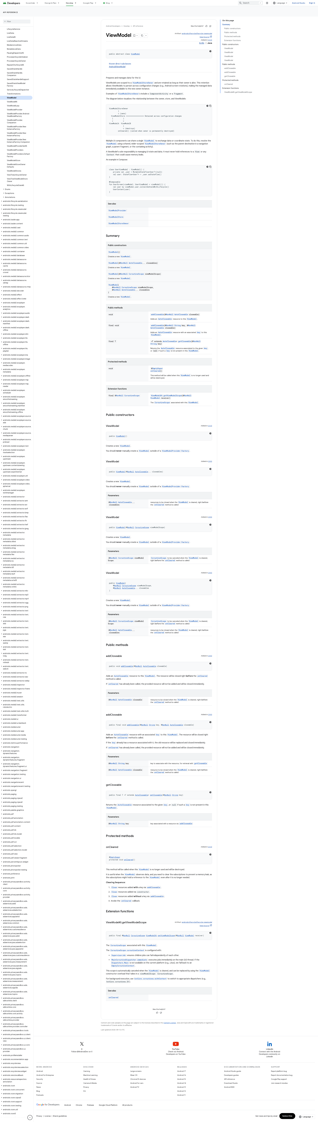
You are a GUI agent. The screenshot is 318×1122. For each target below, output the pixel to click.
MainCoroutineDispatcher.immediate (129, 960)
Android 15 (181, 1079)
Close (114, 887)
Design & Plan (50, 3)
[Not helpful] (210, 26)
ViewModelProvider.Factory (175, 451)
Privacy (86, 1087)
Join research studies (279, 1083)
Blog (108, 3)
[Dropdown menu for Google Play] (96, 3)
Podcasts (39, 1095)
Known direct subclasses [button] (120, 65)
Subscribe (287, 1116)
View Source (204, 37)
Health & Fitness (89, 1079)
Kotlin (201, 43)
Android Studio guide (232, 1071)
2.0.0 (210, 40)
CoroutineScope (136, 274)
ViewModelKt (156, 395)
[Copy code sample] (210, 105)
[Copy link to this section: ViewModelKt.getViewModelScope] (148, 922)
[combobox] (250, 3)
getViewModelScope (172, 395)
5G (84, 1091)
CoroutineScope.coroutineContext (127, 950)
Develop (69, 3)
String (177, 325)
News (38, 1087)
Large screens (135, 1071)
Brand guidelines (60, 1116)
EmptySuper (157, 368)
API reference (10, 12)
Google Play (88, 3)
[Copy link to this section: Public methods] (130, 645)
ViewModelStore (116, 217)
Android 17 (181, 1071)
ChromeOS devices (138, 1079)
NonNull (124, 263)
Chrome (79, 1105)
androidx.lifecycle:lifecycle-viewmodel (197, 33)
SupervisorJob (119, 955)
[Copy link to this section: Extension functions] (136, 911)
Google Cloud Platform (108, 1105)
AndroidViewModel (117, 67)
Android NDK (229, 1087)
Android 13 (181, 1087)
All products (127, 1105)
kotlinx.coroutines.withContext (150, 978)
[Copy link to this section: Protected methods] (136, 836)
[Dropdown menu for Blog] (113, 3)
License (48, 1116)
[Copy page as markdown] (142, 35)
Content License (170, 1023)
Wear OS (133, 1075)
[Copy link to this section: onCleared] (120, 847)
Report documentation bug (281, 1075)
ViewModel (135, 54)
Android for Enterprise (45, 1075)
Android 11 (181, 1095)
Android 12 (181, 1091)
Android (39, 1071)
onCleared (155, 371)
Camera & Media (90, 1083)
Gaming (86, 1071)
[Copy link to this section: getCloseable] (123, 785)
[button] (16, 189)
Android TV (134, 1087)
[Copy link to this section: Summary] (121, 236)
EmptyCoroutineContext (123, 966)
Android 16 (181, 1075)
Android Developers (113, 26)
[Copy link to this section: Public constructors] (136, 415)
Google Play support (279, 1079)
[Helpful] (206, 26)
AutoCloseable (135, 263)
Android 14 (181, 1083)
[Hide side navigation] (29, 1117)
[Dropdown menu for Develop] (76, 3)
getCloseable (184, 341)
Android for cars (136, 1083)
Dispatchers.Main (120, 963)
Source (39, 1083)
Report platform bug (279, 1071)
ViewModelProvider (117, 210)
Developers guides (231, 1075)
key (198, 332)
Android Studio (298, 3)
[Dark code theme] (210, 51)
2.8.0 (210, 461)
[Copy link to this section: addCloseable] (124, 656)
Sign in (312, 3)
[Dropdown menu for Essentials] (38, 3)
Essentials (30, 3)
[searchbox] (16, 22)
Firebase (90, 1105)
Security (39, 1079)
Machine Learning (90, 1075)
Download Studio (231, 1083)
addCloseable (157, 314)
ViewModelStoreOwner (143, 83)
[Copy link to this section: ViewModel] (121, 426)
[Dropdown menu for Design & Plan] (59, 3)
